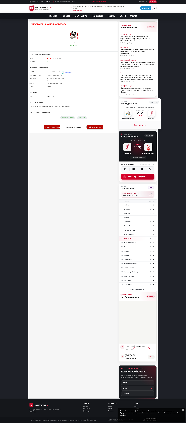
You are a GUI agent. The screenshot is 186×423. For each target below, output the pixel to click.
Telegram (111, 411)
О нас (135, 406)
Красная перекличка (100, 1)
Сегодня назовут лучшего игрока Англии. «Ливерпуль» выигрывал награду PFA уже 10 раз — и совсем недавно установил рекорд (136, 77)
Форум (133, 16)
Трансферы (97, 16)
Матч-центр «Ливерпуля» (140, 177)
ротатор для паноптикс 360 (116, 421)
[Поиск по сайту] (154, 8)
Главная (53, 16)
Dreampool (73, 45)
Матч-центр (81, 16)
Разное (122, 73)
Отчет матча (140, 125)
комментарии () (68, 117)
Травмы (111, 16)
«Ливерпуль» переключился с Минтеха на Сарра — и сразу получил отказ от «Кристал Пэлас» (136, 90)
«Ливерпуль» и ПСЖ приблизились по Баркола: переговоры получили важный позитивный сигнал (135, 39)
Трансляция (86, 411)
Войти (154, 2)
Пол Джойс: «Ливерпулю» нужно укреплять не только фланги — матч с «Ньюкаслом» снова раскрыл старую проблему (137, 64)
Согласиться (151, 419)
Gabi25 (151, 357)
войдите (149, 348)
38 (47, 61)
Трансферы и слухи (126, 34)
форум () (81, 117)
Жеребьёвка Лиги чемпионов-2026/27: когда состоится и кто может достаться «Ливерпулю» (137, 51)
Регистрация (143, 2)
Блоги (123, 16)
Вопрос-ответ (124, 47)
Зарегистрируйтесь (132, 348)
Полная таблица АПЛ (138, 289)
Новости (66, 16)
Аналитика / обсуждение (128, 60)
